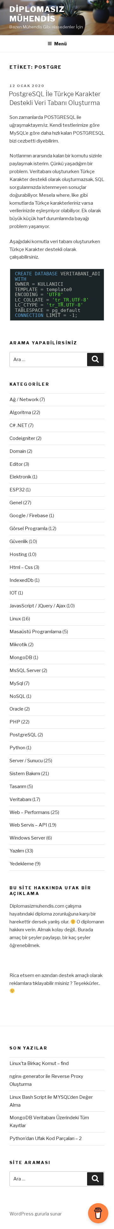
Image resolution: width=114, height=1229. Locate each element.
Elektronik (20, 477)
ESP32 (17, 490)
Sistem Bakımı (25, 773)
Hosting (18, 554)
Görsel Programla (29, 528)
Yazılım (17, 851)
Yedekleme (22, 864)
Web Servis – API (28, 825)
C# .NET (18, 425)
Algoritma (20, 412)
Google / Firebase (29, 515)
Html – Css (21, 567)
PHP (15, 722)
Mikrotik (18, 644)
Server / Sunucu (26, 761)
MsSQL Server (25, 670)
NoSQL (17, 696)
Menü (60, 43)
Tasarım (18, 786)
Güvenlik (19, 541)
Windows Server (27, 838)
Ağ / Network (24, 399)
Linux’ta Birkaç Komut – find (39, 1063)
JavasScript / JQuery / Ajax (38, 606)
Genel (16, 503)
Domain (18, 451)
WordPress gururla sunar (36, 1213)
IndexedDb (22, 580)
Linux (15, 619)
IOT (13, 593)
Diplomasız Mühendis (37, 14)
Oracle (16, 709)
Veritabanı (20, 799)
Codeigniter (22, 438)
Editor (16, 464)
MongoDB (21, 657)
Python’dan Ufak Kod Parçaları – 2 (46, 1138)
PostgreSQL (23, 735)
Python (17, 748)
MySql (16, 683)
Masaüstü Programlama (35, 632)
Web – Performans (30, 812)
